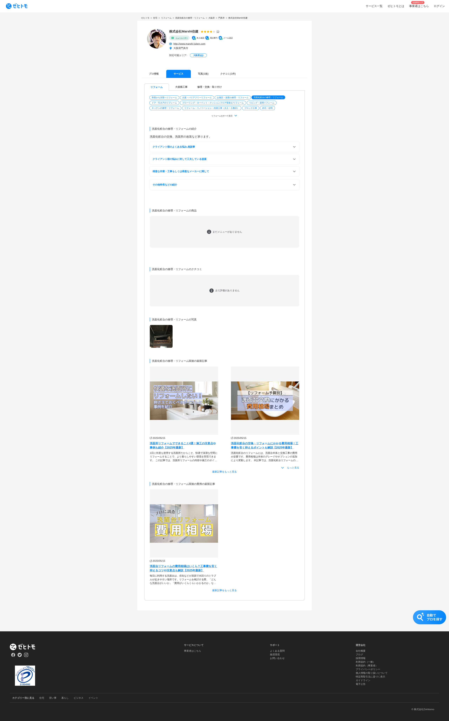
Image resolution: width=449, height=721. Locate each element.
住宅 (41, 697)
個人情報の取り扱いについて (372, 673)
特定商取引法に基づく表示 (370, 676)
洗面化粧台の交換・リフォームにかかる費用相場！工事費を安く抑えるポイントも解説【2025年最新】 (264, 445)
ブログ (359, 654)
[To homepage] (17, 6)
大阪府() (198, 55)
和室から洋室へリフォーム (164, 98)
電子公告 (361, 684)
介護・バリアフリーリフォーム (197, 98)
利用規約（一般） (365, 661)
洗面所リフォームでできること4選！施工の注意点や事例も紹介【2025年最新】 (183, 445)
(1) (218, 31)
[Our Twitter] (19, 656)
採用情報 (361, 658)
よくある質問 (277, 650)
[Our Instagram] (26, 656)
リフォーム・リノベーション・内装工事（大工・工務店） (211, 108)
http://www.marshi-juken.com (189, 43)
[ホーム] (25, 647)
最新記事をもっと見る (224, 471)
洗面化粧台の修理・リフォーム (268, 97)
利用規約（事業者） (367, 665)
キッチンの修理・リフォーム (165, 108)
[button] (164, 97)
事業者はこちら (192, 650)
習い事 (52, 697)
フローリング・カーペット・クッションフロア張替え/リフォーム (213, 103)
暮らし (65, 697)
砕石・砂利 (267, 108)
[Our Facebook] (13, 656)
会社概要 (361, 650)
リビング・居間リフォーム (261, 103)
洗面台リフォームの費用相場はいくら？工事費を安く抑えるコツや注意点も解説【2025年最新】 (183, 568)
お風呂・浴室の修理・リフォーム (233, 98)
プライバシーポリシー (368, 669)
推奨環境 (275, 654)
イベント (93, 697)
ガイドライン (363, 680)
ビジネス (78, 697)
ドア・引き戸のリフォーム (164, 103)
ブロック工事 (250, 108)
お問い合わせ (277, 658)
